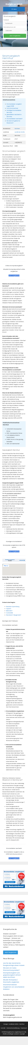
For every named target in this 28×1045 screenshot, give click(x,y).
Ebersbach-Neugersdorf (13, 615)
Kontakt (3, 1028)
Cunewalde (9, 613)
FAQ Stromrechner (12, 108)
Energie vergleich (14, 4)
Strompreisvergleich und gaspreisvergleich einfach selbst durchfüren (12, 975)
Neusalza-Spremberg (12, 606)
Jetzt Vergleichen (14, 275)
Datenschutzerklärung (13, 1028)
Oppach (8, 609)
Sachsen (17, 128)
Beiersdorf (9, 611)
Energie (6, 1024)
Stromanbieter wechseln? (14, 119)
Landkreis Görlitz (20, 132)
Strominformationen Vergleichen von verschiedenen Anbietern (13, 987)
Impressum (24, 1028)
